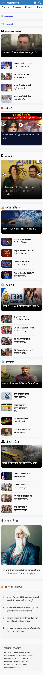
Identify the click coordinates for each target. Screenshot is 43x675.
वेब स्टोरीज (9, 156)
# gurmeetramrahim (22, 661)
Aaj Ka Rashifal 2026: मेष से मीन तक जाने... (24, 274)
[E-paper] (35, 3)
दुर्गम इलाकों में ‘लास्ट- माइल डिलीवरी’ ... (22, 396)
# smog (18, 658)
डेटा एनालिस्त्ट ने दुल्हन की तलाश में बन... (20, 408)
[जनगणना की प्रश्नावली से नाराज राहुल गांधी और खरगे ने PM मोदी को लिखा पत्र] (21, 44)
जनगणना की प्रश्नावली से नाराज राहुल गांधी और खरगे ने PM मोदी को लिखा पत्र (22, 609)
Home (6, 7)
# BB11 (25, 658)
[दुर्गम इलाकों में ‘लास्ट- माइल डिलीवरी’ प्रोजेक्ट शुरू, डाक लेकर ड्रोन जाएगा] (6, 396)
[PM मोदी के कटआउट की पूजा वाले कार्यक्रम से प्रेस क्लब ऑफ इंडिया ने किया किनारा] (6, 498)
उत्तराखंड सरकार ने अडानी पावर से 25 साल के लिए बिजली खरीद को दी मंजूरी (22, 620)
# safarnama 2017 (11, 655)
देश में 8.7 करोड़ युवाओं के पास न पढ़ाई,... (22, 341)
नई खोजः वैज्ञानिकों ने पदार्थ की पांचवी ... (21, 420)
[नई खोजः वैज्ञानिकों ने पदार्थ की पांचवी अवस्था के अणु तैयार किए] (6, 421)
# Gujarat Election (26, 655)
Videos (30, 7)
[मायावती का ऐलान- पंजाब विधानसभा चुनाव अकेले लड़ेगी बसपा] (6, 65)
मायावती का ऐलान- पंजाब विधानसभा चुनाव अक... (23, 65)
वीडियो (8, 109)
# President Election (12, 667)
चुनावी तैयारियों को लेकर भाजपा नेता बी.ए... (23, 98)
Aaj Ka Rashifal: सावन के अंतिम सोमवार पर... (24, 252)
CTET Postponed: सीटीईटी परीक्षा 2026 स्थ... (21, 306)
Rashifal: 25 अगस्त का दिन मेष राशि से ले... (22, 241)
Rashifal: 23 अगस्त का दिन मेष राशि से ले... (22, 263)
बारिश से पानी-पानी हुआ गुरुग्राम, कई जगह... (20, 463)
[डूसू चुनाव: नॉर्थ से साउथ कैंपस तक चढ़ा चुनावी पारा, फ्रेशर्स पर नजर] (6, 319)
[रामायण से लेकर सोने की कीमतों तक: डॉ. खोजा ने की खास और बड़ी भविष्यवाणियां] (21, 375)
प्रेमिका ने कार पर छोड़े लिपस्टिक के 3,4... (22, 486)
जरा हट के (9, 362)
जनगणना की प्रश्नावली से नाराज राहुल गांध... (20, 52)
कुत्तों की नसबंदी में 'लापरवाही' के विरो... (21, 509)
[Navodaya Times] (13, 2)
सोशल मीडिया (12, 442)
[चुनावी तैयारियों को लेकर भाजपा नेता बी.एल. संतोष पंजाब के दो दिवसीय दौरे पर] (6, 99)
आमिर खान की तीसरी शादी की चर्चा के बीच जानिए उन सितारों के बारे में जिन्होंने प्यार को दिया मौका (20, 191)
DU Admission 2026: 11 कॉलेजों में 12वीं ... (23, 352)
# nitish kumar (21, 664)
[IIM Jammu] (7, 24)
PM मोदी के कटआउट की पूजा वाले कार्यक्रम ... (23, 497)
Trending (13, 587)
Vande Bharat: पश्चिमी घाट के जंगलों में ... (23, 475)
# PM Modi (8, 661)
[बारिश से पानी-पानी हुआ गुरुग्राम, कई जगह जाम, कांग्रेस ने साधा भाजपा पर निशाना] (21, 455)
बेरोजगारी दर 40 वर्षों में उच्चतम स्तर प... (21, 76)
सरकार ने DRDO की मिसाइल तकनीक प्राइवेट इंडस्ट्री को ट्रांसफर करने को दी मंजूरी (23, 599)
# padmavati (8, 658)
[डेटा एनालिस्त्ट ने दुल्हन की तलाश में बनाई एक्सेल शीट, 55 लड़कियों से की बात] (6, 407)
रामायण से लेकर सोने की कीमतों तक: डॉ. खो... (21, 383)
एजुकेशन (9, 285)
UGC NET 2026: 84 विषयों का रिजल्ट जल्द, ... (24, 329)
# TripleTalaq (9, 664)
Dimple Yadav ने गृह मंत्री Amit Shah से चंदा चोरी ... (21, 136)
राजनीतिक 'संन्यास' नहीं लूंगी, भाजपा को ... (22, 87)
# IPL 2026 (8, 652)
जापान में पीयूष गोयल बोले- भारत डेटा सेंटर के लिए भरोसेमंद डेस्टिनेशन (23, 630)
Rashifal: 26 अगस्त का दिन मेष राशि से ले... (20, 228)
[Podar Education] (7, 17)
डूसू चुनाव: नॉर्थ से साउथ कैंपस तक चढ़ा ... (22, 318)
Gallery (18, 7)
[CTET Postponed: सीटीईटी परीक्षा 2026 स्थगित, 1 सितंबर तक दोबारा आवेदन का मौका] (21, 298)
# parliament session (22, 652)
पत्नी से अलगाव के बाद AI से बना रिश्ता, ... (22, 431)
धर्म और (12, 208)
